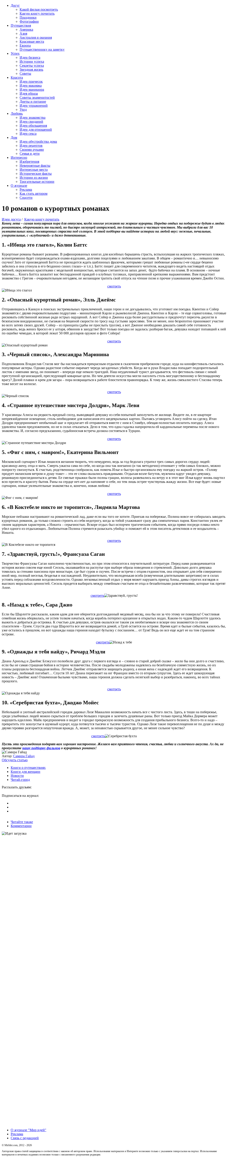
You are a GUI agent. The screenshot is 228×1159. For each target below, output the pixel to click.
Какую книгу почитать (37, 13)
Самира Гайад (24, 756)
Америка (26, 29)
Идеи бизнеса (30, 57)
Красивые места (32, 41)
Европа (25, 45)
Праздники (28, 17)
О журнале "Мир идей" (28, 1130)
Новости (17, 775)
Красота (17, 77)
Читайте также (22, 822)
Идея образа (29, 93)
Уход (23, 109)
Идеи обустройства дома (38, 141)
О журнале (19, 185)
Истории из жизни (34, 177)
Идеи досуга (11, 219)
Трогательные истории (37, 181)
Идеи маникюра (32, 89)
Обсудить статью (15, 760)
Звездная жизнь (31, 69)
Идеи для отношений (36, 129)
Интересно (19, 157)
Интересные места (34, 169)
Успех (15, 53)
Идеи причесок (31, 81)
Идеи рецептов (31, 145)
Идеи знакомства (32, 117)
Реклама (26, 189)
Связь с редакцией (25, 1138)
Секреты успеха (32, 65)
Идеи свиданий (31, 121)
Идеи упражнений (34, 105)
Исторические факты (36, 173)
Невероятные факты (35, 165)
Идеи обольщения (33, 125)
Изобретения (29, 161)
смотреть (114, 286)
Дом (14, 137)
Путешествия (21, 25)
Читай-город (20, 779)
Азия (23, 33)
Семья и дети (30, 153)
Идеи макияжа (31, 85)
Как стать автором (33, 193)
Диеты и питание (33, 101)
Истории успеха (32, 61)
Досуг (15, 5)
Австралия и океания (36, 37)
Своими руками (32, 149)
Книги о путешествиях (28, 767)
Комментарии (21, 826)
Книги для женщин (25, 771)
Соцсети (26, 197)
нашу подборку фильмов (41, 748)
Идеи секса (28, 133)
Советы (25, 73)
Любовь (17, 113)
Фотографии (29, 21)
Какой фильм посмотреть (39, 9)
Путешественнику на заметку (42, 49)
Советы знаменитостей (37, 97)
